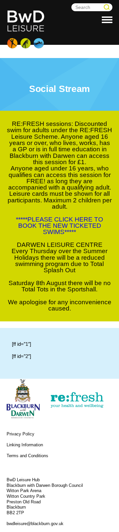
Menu (107, 20)
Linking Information (25, 444)
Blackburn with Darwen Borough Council (23, 398)
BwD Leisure (26, 29)
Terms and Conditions (27, 455)
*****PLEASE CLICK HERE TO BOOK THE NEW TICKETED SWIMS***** (59, 226)
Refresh (77, 400)
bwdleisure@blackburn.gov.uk (35, 523)
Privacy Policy (20, 433)
